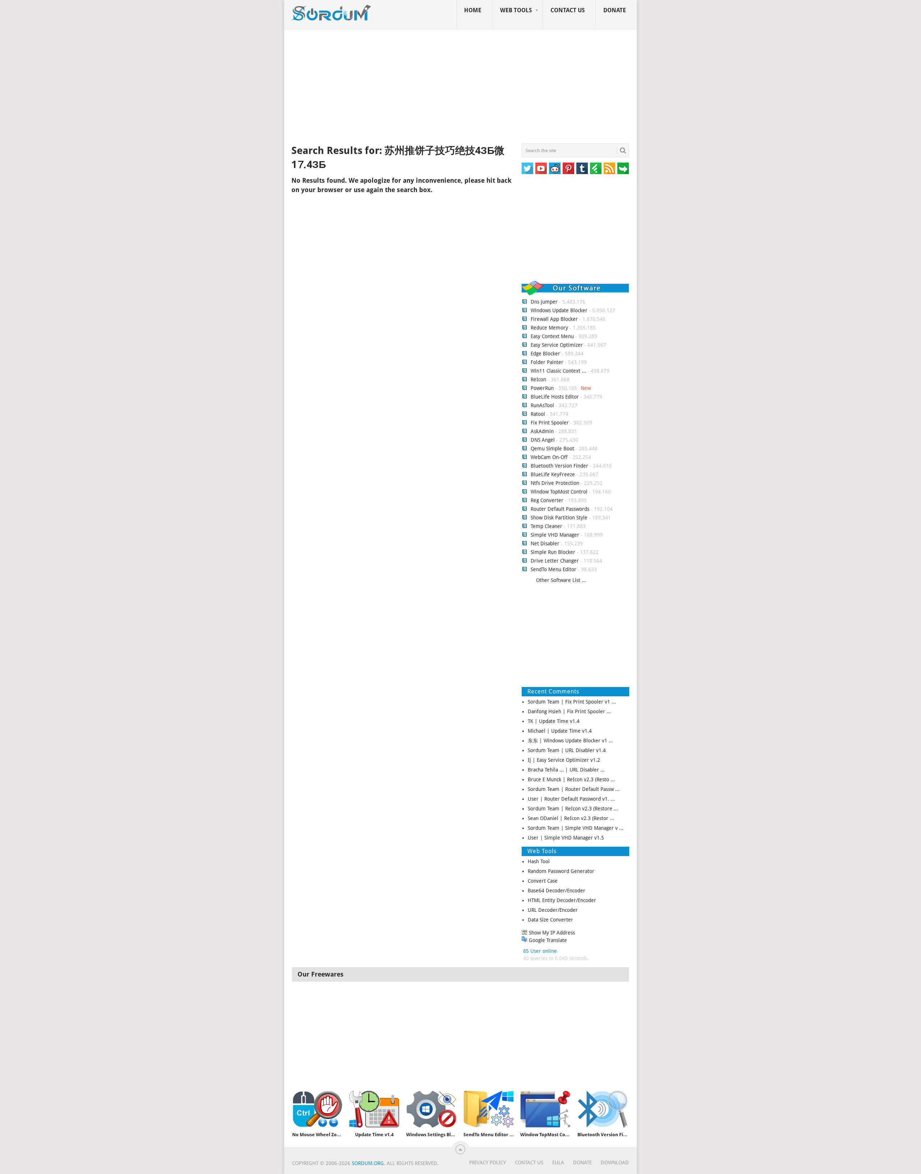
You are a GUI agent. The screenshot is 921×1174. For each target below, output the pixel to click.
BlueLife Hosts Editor (555, 397)
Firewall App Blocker (554, 319)
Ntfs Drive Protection (555, 483)
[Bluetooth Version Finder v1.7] (602, 1109)
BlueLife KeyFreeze (553, 474)
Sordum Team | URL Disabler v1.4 (567, 750)
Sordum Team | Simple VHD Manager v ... (575, 828)
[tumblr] (582, 168)
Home (472, 10)
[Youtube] (541, 168)
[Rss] (609, 168)
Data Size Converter (550, 920)
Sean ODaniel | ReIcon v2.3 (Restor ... (571, 818)
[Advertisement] (460, 87)
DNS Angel (543, 440)
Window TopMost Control (559, 492)
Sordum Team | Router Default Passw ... (574, 789)
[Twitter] (527, 168)
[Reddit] (555, 168)
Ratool (538, 414)
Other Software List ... (561, 580)
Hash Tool (539, 861)
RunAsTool (542, 405)
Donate (614, 10)
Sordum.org (368, 1163)
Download (615, 1162)
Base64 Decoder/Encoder (556, 890)
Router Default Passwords (560, 509)
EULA (558, 1162)
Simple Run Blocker (553, 552)
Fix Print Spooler (550, 423)
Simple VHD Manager (555, 535)
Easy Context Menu (552, 336)
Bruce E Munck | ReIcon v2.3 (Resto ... (571, 779)
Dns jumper (544, 302)
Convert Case (543, 881)
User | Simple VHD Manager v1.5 (566, 838)
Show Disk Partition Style (559, 517)
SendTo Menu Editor (553, 569)
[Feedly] (596, 168)
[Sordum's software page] (331, 13)
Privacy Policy (487, 1162)
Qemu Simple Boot (552, 448)
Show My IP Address (551, 933)
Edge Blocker (545, 353)
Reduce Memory (549, 328)
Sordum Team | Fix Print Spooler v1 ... (572, 702)
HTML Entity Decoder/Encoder (562, 900)
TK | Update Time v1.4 (554, 721)
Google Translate (547, 940)
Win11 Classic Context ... (558, 371)
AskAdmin (542, 431)
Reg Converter (547, 500)
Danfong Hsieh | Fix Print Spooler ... (569, 711)
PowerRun (542, 388)
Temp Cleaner (546, 526)
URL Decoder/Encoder (553, 910)
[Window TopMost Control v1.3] (545, 1109)
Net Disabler (545, 543)
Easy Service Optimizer (557, 345)
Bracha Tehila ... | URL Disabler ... (566, 770)
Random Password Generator (561, 871)
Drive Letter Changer (555, 561)
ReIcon (538, 379)
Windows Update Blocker (559, 310)
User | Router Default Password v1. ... (571, 799)
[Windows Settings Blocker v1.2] (431, 1109)
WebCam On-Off (550, 457)
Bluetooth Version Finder (559, 466)
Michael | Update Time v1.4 (560, 731)
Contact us (567, 10)
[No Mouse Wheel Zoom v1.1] (317, 1109)
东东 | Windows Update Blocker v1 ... (570, 740)
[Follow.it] (623, 168)
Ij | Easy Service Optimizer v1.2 (564, 760)
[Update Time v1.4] (374, 1109)
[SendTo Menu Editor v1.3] (488, 1109)
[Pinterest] (568, 168)
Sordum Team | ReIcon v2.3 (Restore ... (573, 808)
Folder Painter (547, 362)
